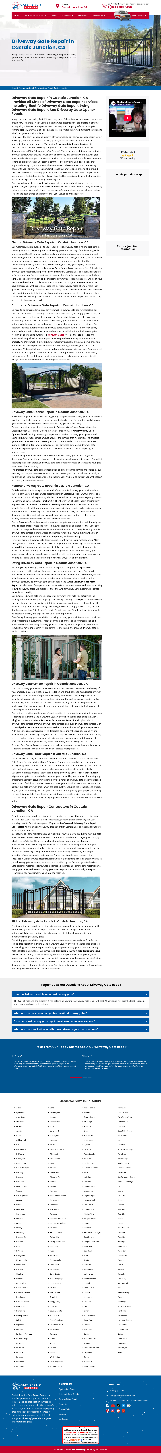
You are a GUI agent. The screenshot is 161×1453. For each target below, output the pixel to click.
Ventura (87, 1343)
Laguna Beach (89, 1186)
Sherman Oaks (123, 1283)
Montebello (54, 1172)
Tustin (86, 1260)
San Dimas (54, 1255)
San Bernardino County (126, 1177)
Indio (120, 1140)
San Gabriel (54, 1265)
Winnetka (121, 1232)
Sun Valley (121, 1274)
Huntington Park (22, 1315)
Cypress (87, 1145)
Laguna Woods (89, 1200)
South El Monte (56, 1311)
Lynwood (53, 1140)
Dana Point (88, 1149)
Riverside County (124, 1209)
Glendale (19, 1274)
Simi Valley (88, 1329)
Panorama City (123, 1292)
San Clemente (89, 1237)
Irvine (86, 1172)
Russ (52, 1251)
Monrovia (53, 1168)
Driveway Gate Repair (61, 15)
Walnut (52, 1352)
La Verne (19, 1352)
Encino (120, 1334)
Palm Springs (123, 1158)
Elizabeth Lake (21, 1260)
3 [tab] (89, 1077)
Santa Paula (88, 1320)
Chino (120, 1186)
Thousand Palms (124, 1168)
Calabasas (20, 1182)
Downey (19, 1241)
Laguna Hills (88, 1191)
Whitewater (122, 1172)
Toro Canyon (123, 1112)
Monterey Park (55, 1177)
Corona (120, 1223)
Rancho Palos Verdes (58, 1218)
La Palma (87, 1182)
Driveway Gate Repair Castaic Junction (51, 88)
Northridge (122, 1301)
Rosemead (54, 1246)
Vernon (53, 1343)
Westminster (89, 1269)
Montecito (88, 1361)
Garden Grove (89, 1163)
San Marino (54, 1269)
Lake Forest (88, 1205)
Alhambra (20, 1122)
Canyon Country (22, 1186)
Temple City (54, 1329)
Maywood (54, 1154)
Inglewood (20, 1325)
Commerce (20, 1214)
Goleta (86, 1357)
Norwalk (53, 1186)
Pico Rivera (54, 1209)
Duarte (19, 1246)
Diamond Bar (21, 1237)
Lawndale (53, 1117)
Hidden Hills (20, 1306)
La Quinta (121, 1145)
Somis (86, 1334)
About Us (63, 1404)
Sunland (121, 1269)
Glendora (19, 1278)
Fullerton (87, 1158)
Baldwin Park (21, 1140)
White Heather (89, 1108)
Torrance (53, 1334)
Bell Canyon (122, 1348)
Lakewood (20, 1361)
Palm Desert (122, 1154)
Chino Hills (122, 1195)
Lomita (53, 1126)
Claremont (20, 1209)
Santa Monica (55, 1283)
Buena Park (88, 1135)
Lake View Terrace (125, 1320)
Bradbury (19, 1172)
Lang (52, 1108)
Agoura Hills (20, 1112)
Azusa (18, 1135)
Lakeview (19, 1357)
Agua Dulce (20, 1117)
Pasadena (54, 1205)
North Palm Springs (125, 1149)
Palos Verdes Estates (58, 1195)
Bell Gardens (21, 1149)
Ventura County (90, 1278)
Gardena (19, 1269)
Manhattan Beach (57, 1149)
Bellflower (20, 1154)
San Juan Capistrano (91, 1241)
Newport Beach (90, 1218)
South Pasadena (56, 1320)
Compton (19, 1218)
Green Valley (21, 1283)
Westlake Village (56, 1366)
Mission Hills (122, 1315)
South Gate (54, 1315)
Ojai (85, 1306)
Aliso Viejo (88, 1122)
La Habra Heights (22, 1338)
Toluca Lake (122, 1255)
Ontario (121, 1200)
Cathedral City (123, 1122)
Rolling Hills (54, 1237)
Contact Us (63, 1419)
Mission (53, 1163)
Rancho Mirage (123, 1163)
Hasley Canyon (22, 1288)
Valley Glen (122, 1251)
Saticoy (86, 1325)
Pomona (53, 1214)
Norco (120, 1218)
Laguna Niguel (89, 1195)
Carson (19, 1200)
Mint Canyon (55, 1158)
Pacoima (121, 1297)
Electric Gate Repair (67, 1389)
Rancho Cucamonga (125, 1182)
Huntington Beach (91, 1168)
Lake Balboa (122, 1325)
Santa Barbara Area (91, 1348)
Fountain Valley (89, 1154)
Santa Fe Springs (56, 1278)
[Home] (26, 5)
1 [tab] (75, 1077)
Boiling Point (21, 1163)
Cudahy (19, 1228)
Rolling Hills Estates (57, 1241)
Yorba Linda (88, 1274)
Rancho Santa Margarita (93, 1232)
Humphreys (20, 1311)
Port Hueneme (89, 1315)
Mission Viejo (89, 1214)
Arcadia (19, 1126)
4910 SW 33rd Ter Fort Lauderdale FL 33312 (128, 1400)
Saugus (53, 1288)
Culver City (20, 1232)
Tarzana (121, 1260)
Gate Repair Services (34, 15)
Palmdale (53, 1191)
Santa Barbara (89, 1366)
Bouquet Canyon (22, 1168)
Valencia (53, 1338)
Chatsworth (122, 1338)
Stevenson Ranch (56, 1325)
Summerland (122, 1108)
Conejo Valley (89, 1288)
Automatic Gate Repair (68, 1394)
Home (16, 15)
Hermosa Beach (22, 1301)
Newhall (53, 1182)
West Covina (55, 1357)
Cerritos (19, 1205)
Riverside (121, 1214)
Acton (18, 1108)
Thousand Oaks (90, 1338)
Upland (120, 1191)
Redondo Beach (56, 1232)
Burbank (19, 1177)
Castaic (19, 1191)
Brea (86, 1131)
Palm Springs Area (125, 1117)
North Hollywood (124, 1306)
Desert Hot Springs (125, 1131)
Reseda (120, 1288)
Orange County (89, 1117)
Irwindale (19, 1329)
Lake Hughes (55, 1112)
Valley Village (122, 1246)
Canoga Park (123, 1343)
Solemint (53, 1306)
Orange (87, 1223)
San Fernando (55, 1260)
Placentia (87, 1228)
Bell (17, 1145)
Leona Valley (55, 1122)
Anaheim (87, 1126)
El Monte (19, 1251)
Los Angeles (54, 1135)
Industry (19, 1320)
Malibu (52, 1145)
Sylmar (120, 1265)
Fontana (121, 1205)
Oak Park (87, 1301)
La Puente (20, 1348)
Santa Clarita (55, 1274)
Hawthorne (20, 1297)
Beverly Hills (20, 1158)
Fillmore (87, 1292)
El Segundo (20, 1255)
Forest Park (20, 1265)
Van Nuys (121, 1241)
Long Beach (54, 1131)
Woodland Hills (123, 1228)
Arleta (120, 1352)
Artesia (19, 1131)
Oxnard (86, 1311)
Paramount (54, 1200)
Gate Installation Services (90, 15)
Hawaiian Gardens (23, 1292)
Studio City (122, 1278)
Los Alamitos (89, 1209)
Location (62, 1414)
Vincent (53, 1348)
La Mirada (20, 1343)
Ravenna (53, 1228)
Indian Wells (122, 1135)
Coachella (121, 1126)
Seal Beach (88, 1251)
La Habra (87, 1177)
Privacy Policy (64, 1409)
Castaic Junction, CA (74, 7)
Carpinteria (88, 1352)
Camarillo (87, 1283)
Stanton (87, 1255)
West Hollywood (56, 1361)
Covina (18, 1223)
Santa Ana (88, 1246)
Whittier (87, 1112)
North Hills (122, 1311)
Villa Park (87, 1265)
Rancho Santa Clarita (58, 1223)
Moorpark (87, 1297)
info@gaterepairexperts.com (122, 1395)
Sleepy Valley (55, 1301)
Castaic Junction (26, 88)
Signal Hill (53, 1297)
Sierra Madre (55, 1292)
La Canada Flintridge (24, 1334)
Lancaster (20, 1366)
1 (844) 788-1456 (120, 7)
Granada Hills (123, 1329)
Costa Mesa (88, 1140)
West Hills (121, 1237)
